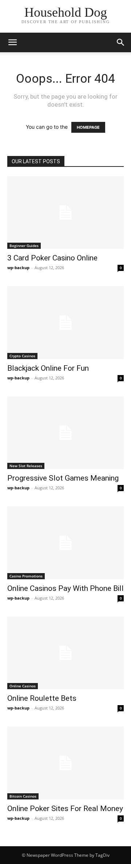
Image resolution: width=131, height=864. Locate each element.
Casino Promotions (26, 576)
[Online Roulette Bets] (65, 653)
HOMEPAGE (88, 127)
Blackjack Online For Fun (48, 368)
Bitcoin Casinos (22, 796)
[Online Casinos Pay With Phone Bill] (65, 542)
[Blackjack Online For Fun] (65, 322)
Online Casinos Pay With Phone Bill (65, 588)
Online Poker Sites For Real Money (65, 808)
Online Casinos (22, 685)
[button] (12, 42)
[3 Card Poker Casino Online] (65, 212)
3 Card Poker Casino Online (52, 258)
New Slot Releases (25, 465)
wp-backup (18, 267)
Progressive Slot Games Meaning (63, 478)
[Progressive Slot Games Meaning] (65, 432)
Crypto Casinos (22, 355)
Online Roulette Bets (41, 698)
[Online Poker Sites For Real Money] (65, 763)
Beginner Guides (24, 245)
